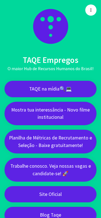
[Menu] (91, 10)
